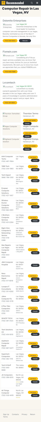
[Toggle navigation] (37, 3)
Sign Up (6, 414)
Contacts (15, 414)
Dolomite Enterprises (14, 20)
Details (27, 123)
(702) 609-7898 (10, 71)
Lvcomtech (9, 82)
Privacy (24, 414)
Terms (5, 417)
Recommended (15, 3)
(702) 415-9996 (30, 146)
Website (25, 41)
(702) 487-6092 (30, 120)
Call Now (33, 157)
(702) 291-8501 (10, 103)
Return (32, 414)
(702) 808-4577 (30, 133)
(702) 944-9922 (10, 41)
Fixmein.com (10, 51)
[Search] (31, 3)
